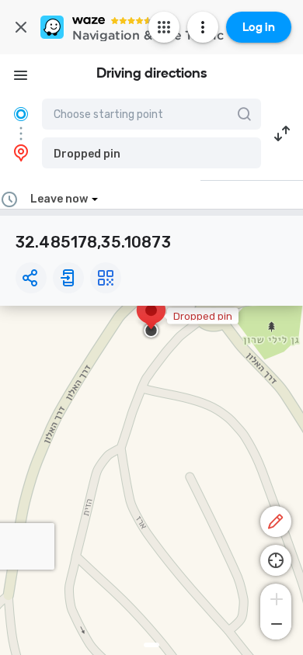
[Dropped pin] (151, 318)
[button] (151, 152)
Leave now (59, 199)
